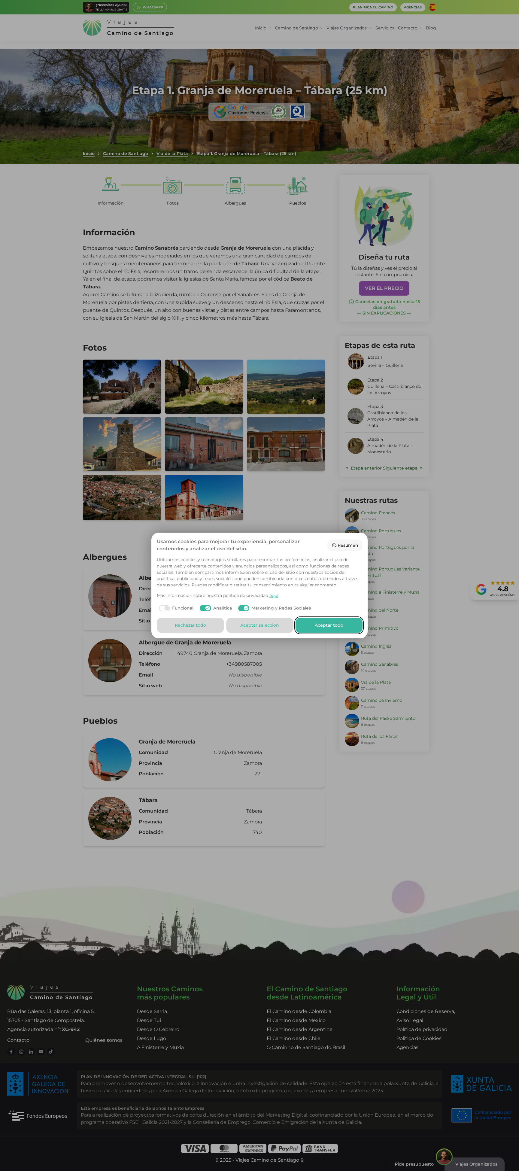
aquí (273, 595)
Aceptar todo (329, 625)
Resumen (348, 545)
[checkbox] (175, 608)
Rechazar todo (190, 625)
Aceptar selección (259, 625)
